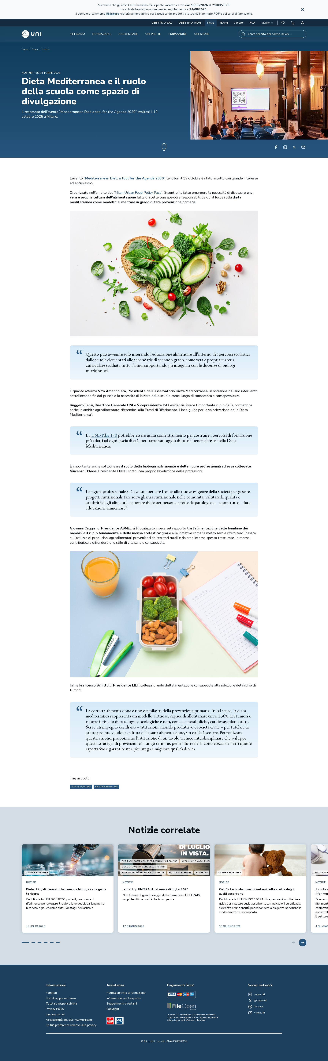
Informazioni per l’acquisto (123, 998)
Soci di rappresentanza (61, 998)
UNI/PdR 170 (104, 435)
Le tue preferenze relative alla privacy (71, 1025)
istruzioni (173, 1020)
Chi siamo (77, 34)
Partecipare (128, 34)
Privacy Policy (55, 1009)
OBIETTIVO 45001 (190, 23)
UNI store (201, 34)
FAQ (252, 23)
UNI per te (153, 34)
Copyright (112, 1009)
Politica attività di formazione (125, 993)
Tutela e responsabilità (61, 1003)
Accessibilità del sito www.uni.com (69, 1020)
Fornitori (51, 993)
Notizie (45, 49)
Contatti (239, 23)
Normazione (101, 34)
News (210, 23)
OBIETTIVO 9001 (162, 23)
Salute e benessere (106, 786)
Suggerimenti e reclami (121, 1003)
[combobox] (267, 23)
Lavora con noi (55, 1014)
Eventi (224, 23)
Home (25, 49)
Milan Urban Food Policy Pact (138, 192)
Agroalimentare (81, 786)
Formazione (178, 34)
